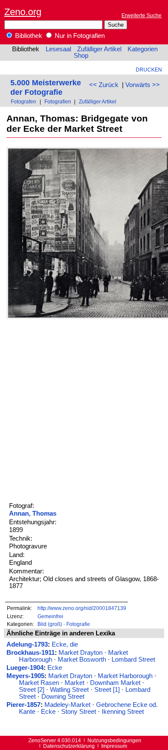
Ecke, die (65, 644)
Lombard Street (133, 659)
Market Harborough (125, 675)
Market (74, 682)
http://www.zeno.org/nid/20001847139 (81, 608)
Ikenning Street (123, 711)
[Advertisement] (84, 409)
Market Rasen (39, 682)
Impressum (114, 746)
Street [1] (107, 689)
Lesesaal (58, 49)
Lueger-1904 (25, 667)
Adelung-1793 (27, 644)
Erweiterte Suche (141, 15)
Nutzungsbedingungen (114, 740)
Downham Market (115, 682)
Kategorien (143, 49)
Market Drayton (81, 652)
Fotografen (23, 101)
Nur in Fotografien (79, 35)
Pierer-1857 (23, 704)
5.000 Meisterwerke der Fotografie (45, 87)
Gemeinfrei (50, 616)
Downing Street (62, 696)
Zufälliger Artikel (99, 49)
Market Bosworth (82, 659)
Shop (81, 55)
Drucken (149, 69)
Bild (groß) (49, 624)
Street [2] (31, 689)
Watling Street (69, 689)
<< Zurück (103, 84)
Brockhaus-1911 (30, 652)
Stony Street (78, 711)
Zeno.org (22, 11)
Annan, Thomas (32, 513)
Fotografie (78, 624)
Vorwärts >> (142, 84)
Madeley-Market (67, 704)
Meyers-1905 (25, 675)
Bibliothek (27, 35)
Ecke (54, 667)
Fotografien (57, 101)
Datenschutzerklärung (69, 746)
